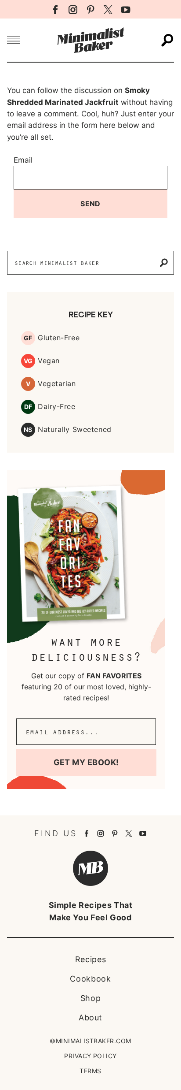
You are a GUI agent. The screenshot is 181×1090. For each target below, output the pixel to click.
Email (23, 160)
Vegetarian (57, 383)
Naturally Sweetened (75, 429)
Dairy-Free (57, 406)
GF (28, 338)
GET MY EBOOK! (86, 762)
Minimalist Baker (90, 40)
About (90, 1017)
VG (28, 361)
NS (28, 429)
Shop (90, 998)
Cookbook (90, 978)
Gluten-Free (59, 337)
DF (28, 406)
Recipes (90, 959)
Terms (90, 1071)
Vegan (49, 360)
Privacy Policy (90, 1056)
